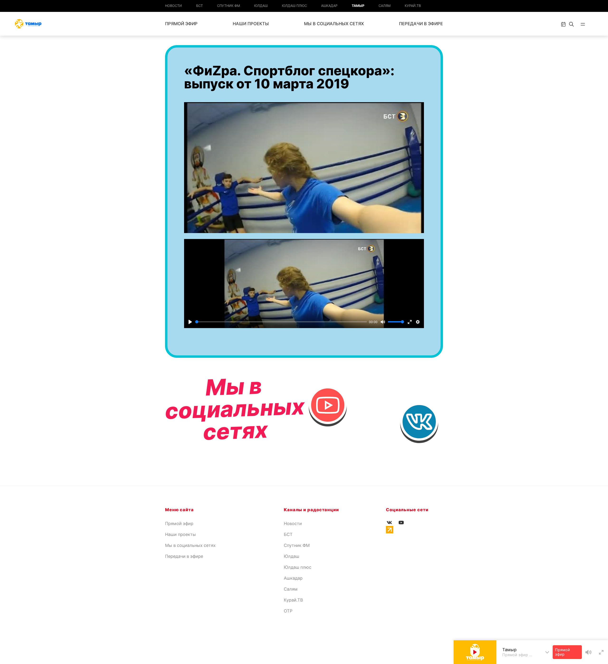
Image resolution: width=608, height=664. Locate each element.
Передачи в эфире (421, 23)
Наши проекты (251, 23)
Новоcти (173, 6)
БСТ (199, 6)
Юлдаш (261, 6)
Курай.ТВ (413, 6)
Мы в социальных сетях (334, 23)
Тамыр (358, 6)
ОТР (288, 610)
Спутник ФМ (228, 6)
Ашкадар (329, 6)
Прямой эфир (181, 23)
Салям (384, 6)
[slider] (281, 322)
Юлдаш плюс (294, 6)
